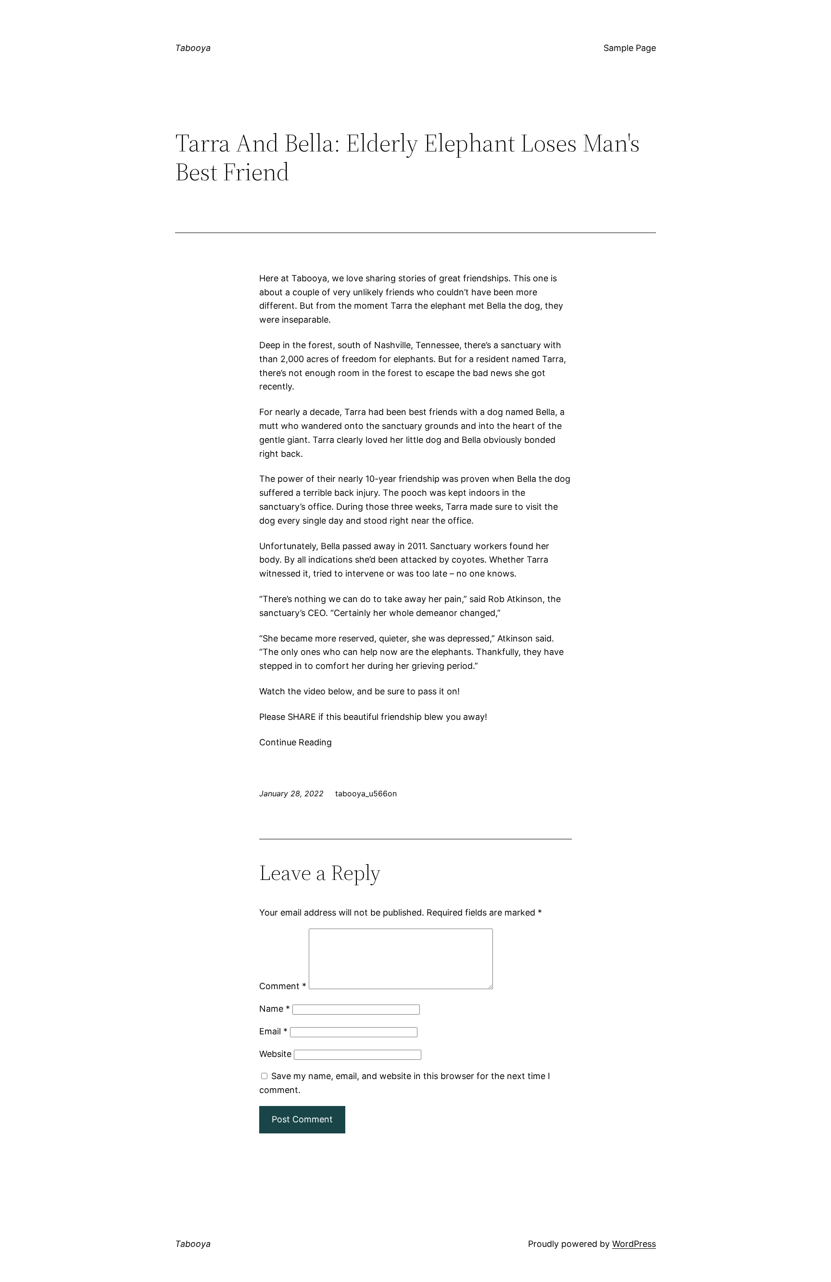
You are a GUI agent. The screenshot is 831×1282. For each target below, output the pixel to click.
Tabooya (193, 48)
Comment (282, 986)
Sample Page (630, 48)
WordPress (634, 1244)
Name (274, 1009)
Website (275, 1054)
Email (273, 1031)
